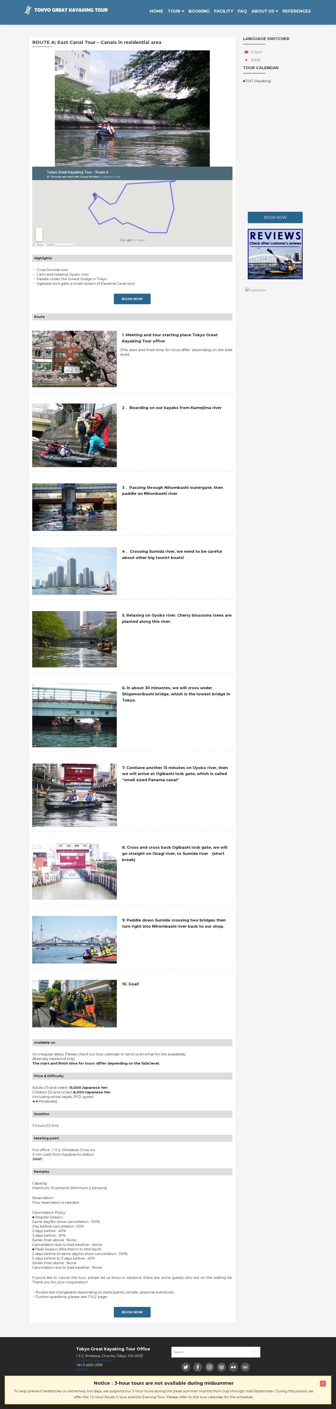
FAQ (242, 11)
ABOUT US (262, 11)
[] (37, 1159)
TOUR (174, 11)
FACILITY (223, 11)
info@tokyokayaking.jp (94, 1360)
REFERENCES (297, 11)
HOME (156, 11)
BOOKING (199, 11)
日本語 (255, 60)
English (256, 52)
